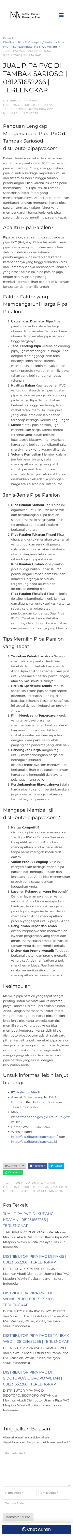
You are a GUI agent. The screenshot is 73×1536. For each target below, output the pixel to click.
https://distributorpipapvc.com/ (34, 1137)
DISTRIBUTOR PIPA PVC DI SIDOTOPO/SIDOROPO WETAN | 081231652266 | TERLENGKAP (32, 1378)
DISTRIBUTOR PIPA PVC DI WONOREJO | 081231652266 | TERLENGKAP (29, 1299)
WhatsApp (14, 1172)
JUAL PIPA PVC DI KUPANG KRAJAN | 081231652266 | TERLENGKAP (28, 1220)
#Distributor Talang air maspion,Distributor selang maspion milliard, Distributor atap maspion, (35, 1187)
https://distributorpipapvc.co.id (34, 1142)
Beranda (8, 38)
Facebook (38, 1165)
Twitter (57, 1165)
